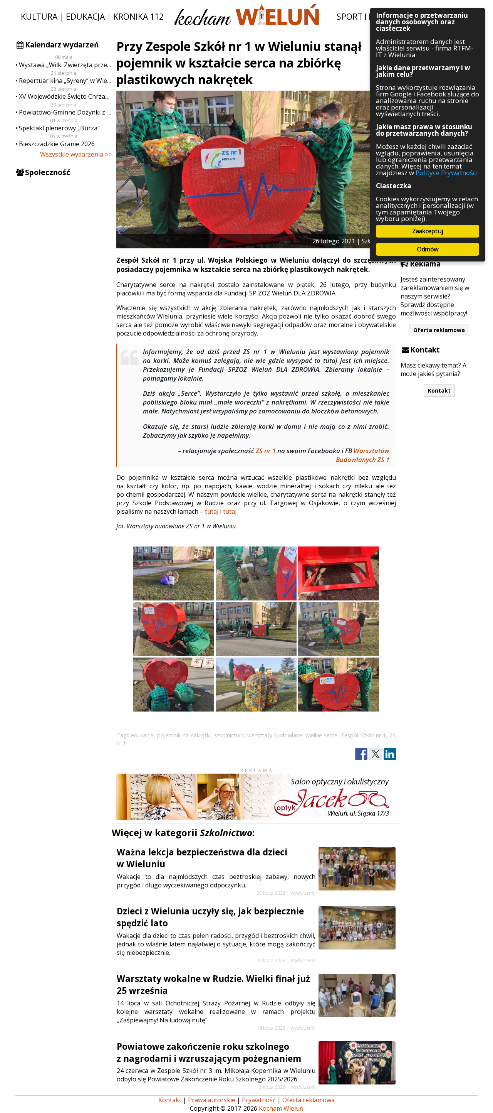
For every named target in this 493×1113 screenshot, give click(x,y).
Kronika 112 (138, 16)
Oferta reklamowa (439, 330)
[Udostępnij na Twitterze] (375, 754)
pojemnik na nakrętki (184, 735)
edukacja (142, 735)
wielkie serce (321, 735)
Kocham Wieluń (281, 1108)
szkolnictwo (229, 735)
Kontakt (439, 390)
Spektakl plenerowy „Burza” (59, 128)
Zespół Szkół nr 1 (363, 735)
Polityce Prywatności (447, 172)
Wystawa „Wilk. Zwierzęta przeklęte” (65, 65)
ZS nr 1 (266, 450)
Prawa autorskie (211, 1100)
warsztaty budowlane (274, 735)
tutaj (211, 511)
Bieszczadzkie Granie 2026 (57, 144)
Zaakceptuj (427, 231)
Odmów (427, 249)
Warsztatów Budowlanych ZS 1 (362, 455)
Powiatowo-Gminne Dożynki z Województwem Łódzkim (65, 112)
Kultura (39, 16)
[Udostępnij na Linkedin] (390, 754)
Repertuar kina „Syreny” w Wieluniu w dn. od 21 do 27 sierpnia (65, 80)
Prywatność (259, 1100)
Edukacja (85, 16)
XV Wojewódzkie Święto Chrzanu (65, 96)
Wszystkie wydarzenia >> (76, 154)
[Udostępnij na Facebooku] (361, 754)
